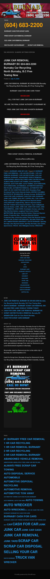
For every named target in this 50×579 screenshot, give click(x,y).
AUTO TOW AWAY (16, 184)
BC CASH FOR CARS (18, 190)
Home (6, 20)
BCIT (27, 190)
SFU (5, 221)
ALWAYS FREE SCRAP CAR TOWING (16, 182)
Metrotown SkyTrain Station (23, 213)
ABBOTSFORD (9, 179)
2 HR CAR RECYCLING (26, 175)
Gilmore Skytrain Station (33, 203)
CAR (36, 198)
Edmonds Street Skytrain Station (30, 200)
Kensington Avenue (30, 209)
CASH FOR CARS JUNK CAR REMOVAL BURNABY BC (23, 310)
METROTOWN (8, 213)
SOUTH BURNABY (33, 221)
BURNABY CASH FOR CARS (25, 196)
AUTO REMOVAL (9, 500)
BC (9, 190)
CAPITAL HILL (30, 198)
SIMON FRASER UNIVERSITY (17, 221)
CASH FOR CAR (13, 200)
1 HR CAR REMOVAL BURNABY (22, 447)
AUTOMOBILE (21, 186)
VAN (20, 226)
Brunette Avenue (29, 194)
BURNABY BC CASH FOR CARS (20, 513)
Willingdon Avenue (28, 226)
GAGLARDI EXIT (9, 203)
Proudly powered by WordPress (25, 574)
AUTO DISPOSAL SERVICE (19, 473)
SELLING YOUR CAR (36, 219)
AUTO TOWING (28, 184)
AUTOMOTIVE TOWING (11, 497)
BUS (19, 198)
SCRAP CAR (8, 219)
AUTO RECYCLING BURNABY (27, 497)
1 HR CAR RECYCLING (26, 173)
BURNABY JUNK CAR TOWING (13, 520)
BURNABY (7, 513)
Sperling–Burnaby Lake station (35, 224)
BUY (23, 198)
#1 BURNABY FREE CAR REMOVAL (24, 439)
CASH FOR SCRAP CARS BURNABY (17, 318)
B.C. (26, 510)
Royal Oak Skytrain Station (36, 217)
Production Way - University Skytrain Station (24, 215)
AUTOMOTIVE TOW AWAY (19, 493)
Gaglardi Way (19, 203)
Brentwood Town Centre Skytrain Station (17, 192)
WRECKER (39, 226)
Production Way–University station (15, 217)
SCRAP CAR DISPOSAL (21, 219)
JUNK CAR (23, 207)
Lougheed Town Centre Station (29, 211)
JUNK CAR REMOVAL (21, 535)
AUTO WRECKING (10, 186)
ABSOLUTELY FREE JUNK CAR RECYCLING (29, 179)
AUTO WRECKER (39, 184)
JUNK (17, 207)
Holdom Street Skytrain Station (20, 205)
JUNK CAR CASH (34, 207)
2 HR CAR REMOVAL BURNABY (22, 454)
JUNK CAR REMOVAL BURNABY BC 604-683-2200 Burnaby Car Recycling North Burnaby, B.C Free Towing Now (20, 67)
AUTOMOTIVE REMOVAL (21, 188)
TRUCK (15, 226)
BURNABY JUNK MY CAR (18, 171)
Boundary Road (35, 190)
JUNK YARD (19, 209)
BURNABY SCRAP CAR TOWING (33, 520)
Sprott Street (8, 226)
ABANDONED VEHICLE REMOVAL (30, 177)
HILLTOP (7, 205)
